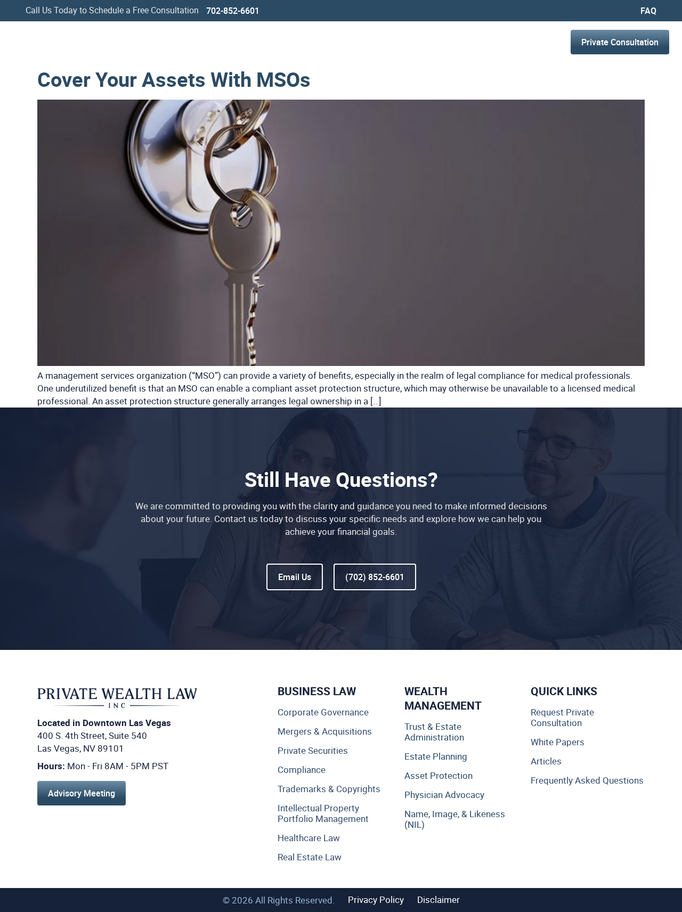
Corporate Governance (323, 712)
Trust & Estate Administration (434, 732)
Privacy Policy (376, 899)
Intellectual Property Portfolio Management (323, 813)
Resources (458, 42)
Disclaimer (438, 899)
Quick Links (564, 690)
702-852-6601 (232, 11)
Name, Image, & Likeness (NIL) (454, 819)
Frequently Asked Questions (587, 780)
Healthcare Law (309, 838)
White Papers (557, 742)
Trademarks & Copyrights (329, 789)
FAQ (648, 11)
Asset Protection (438, 775)
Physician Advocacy (444, 794)
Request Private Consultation (562, 717)
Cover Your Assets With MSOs (174, 79)
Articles (546, 761)
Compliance (302, 769)
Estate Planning (435, 756)
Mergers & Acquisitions (325, 731)
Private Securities (313, 750)
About (394, 42)
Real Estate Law (310, 857)
